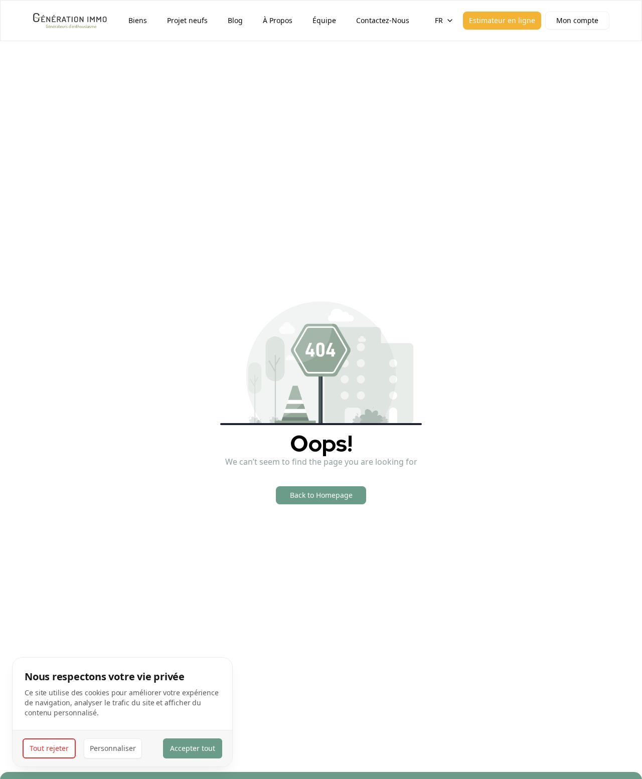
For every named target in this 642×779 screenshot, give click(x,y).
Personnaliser (113, 748)
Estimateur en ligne (502, 20)
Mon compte (577, 20)
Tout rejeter (49, 748)
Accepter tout (192, 748)
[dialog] (122, 712)
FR (439, 20)
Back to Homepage (321, 495)
